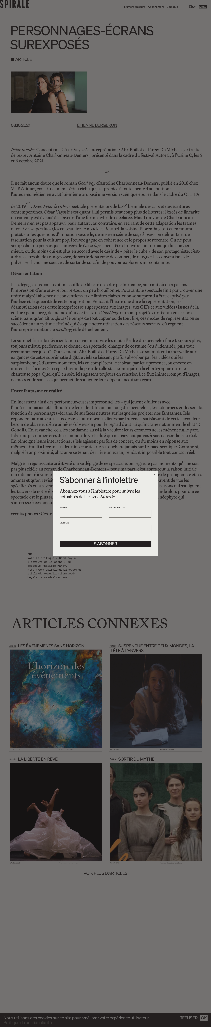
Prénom (63, 507)
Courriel (64, 522)
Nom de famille (117, 507)
